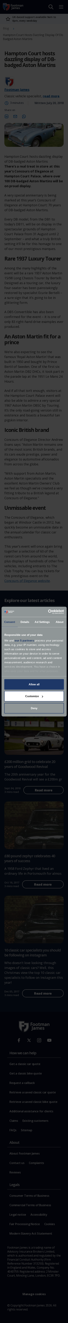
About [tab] (60, 621)
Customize (32, 696)
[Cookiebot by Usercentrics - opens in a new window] (48, 611)
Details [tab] (24, 621)
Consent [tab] (9, 621)
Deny (34, 708)
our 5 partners (24, 640)
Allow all (34, 684)
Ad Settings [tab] (42, 621)
